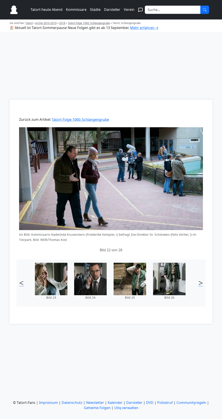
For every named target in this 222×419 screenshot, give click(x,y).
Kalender (115, 402)
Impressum (48, 402)
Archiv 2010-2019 (46, 23)
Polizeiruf (165, 402)
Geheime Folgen (97, 407)
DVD (149, 402)
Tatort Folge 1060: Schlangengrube (89, 23)
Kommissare (76, 9)
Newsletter (95, 402)
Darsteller (112, 9)
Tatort (29, 23)
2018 (62, 23)
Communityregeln (191, 402)
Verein (129, 9)
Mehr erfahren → (144, 27)
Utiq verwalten (126, 407)
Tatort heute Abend (46, 9)
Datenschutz (72, 402)
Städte (95, 9)
